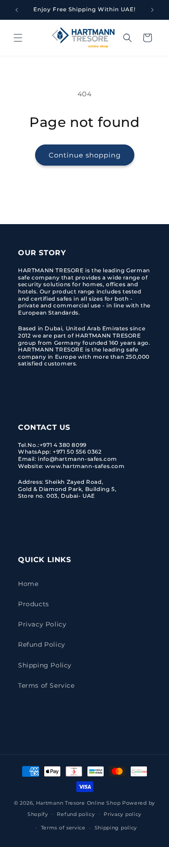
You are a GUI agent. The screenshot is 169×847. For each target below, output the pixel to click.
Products (33, 604)
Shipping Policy (45, 665)
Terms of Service (46, 685)
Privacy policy (123, 814)
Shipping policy (116, 827)
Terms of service (63, 827)
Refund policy (76, 814)
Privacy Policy (42, 624)
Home (28, 584)
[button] (18, 38)
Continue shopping (85, 155)
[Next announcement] (152, 10)
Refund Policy (41, 644)
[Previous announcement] (17, 10)
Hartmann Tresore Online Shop (78, 803)
